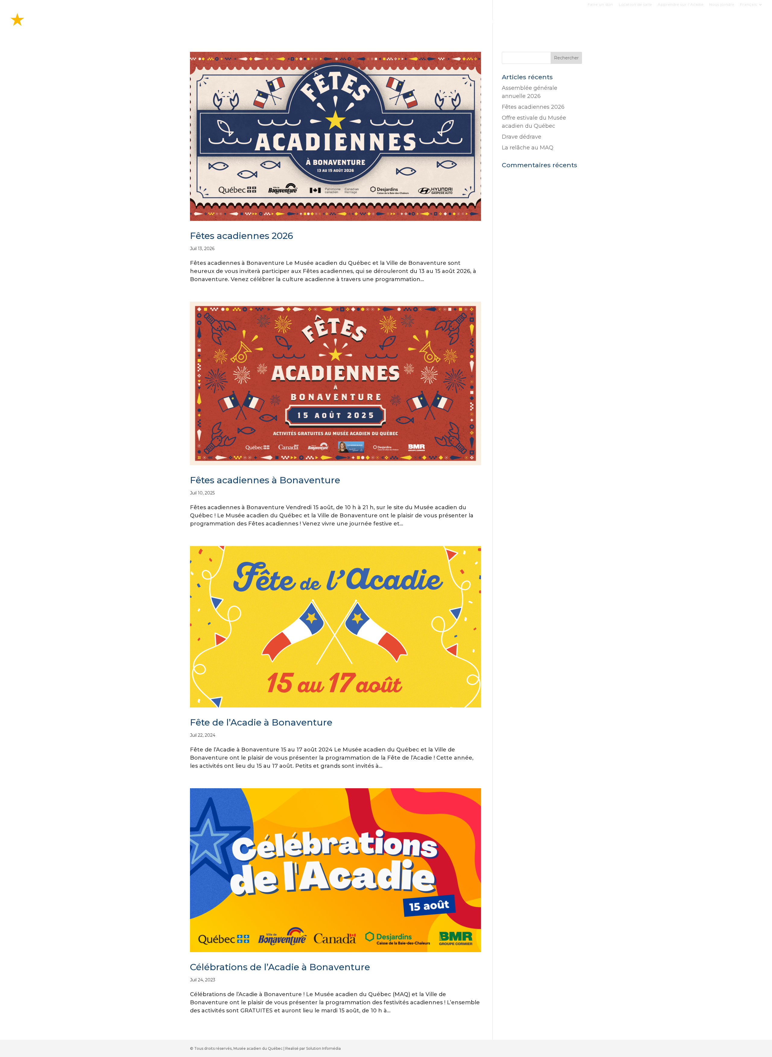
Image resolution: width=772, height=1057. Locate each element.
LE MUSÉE (691, 22)
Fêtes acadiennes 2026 (241, 235)
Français (748, 5)
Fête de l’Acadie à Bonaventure (261, 722)
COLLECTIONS (652, 22)
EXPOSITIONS (572, 22)
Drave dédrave (521, 136)
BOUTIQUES (612, 22)
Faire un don (600, 5)
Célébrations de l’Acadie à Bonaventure (280, 967)
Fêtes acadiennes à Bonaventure (265, 480)
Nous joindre (721, 5)
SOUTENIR (731, 22)
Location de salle (635, 5)
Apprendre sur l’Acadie (681, 5)
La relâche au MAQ (527, 147)
